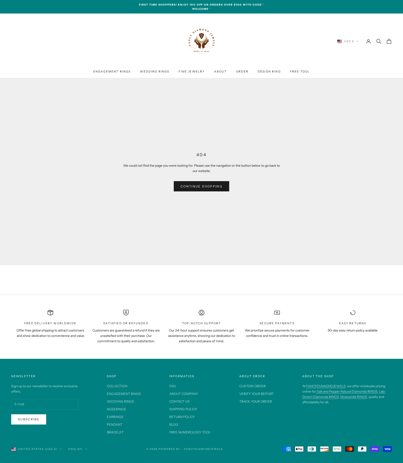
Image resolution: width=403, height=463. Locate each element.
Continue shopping (201, 186)
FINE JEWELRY (192, 71)
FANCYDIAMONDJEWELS (325, 386)
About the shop (318, 376)
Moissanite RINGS (353, 397)
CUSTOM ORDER (252, 386)
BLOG (173, 424)
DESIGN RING (269, 71)
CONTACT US (179, 401)
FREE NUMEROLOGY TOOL (190, 432)
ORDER (242, 71)
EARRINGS (115, 417)
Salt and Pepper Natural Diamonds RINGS (346, 391)
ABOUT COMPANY (183, 394)
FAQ (172, 386)
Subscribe (28, 419)
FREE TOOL (300, 71)
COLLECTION (117, 386)
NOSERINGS (116, 409)
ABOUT (220, 71)
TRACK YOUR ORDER (255, 401)
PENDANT (114, 424)
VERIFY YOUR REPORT (256, 394)
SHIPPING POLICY (183, 409)
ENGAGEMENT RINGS (112, 71)
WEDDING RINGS (154, 71)
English (75, 449)
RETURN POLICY (182, 417)
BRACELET (115, 432)
